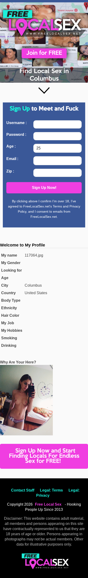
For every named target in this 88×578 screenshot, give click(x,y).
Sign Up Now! (44, 188)
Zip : (10, 171)
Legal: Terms (51, 490)
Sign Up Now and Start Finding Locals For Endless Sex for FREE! (44, 456)
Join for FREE (44, 53)
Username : (16, 123)
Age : (11, 146)
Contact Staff (22, 490)
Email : (12, 159)
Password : (16, 135)
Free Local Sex (48, 504)
